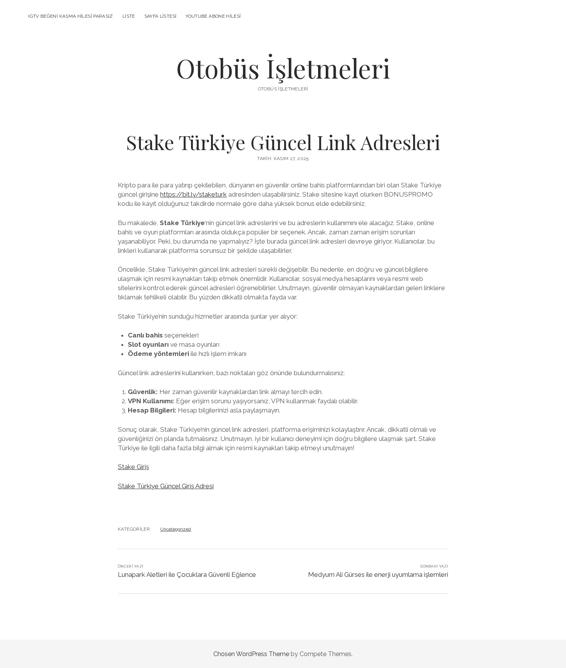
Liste (128, 16)
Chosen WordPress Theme (251, 654)
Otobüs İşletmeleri (283, 68)
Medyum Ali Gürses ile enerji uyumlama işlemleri (378, 574)
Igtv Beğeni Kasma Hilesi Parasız (70, 16)
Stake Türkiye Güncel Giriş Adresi (166, 486)
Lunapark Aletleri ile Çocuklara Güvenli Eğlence (187, 574)
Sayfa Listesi (160, 16)
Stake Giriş (133, 467)
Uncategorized (175, 529)
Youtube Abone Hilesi (213, 16)
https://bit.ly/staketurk (193, 194)
